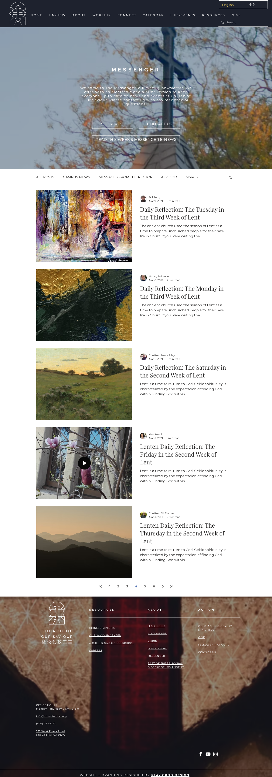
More (190, 177)
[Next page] (163, 586)
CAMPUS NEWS (76, 177)
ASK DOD (169, 177)
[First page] (100, 586)
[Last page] (172, 586)
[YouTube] (208, 754)
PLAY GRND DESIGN (170, 775)
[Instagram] (215, 754)
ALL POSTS (45, 177)
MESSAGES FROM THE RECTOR (126, 177)
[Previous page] (109, 586)
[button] (57, 15)
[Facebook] (201, 754)
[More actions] (227, 198)
